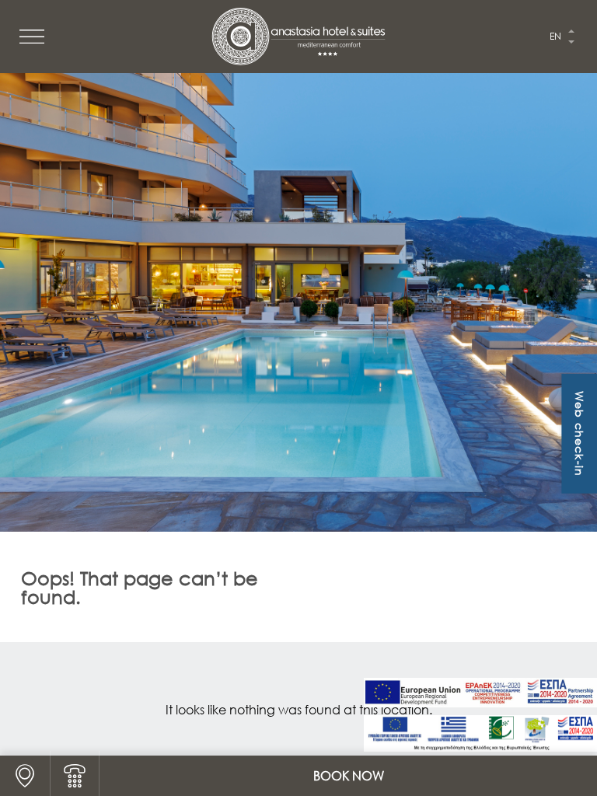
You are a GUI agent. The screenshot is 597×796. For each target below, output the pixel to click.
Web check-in (579, 434)
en (555, 36)
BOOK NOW (348, 776)
